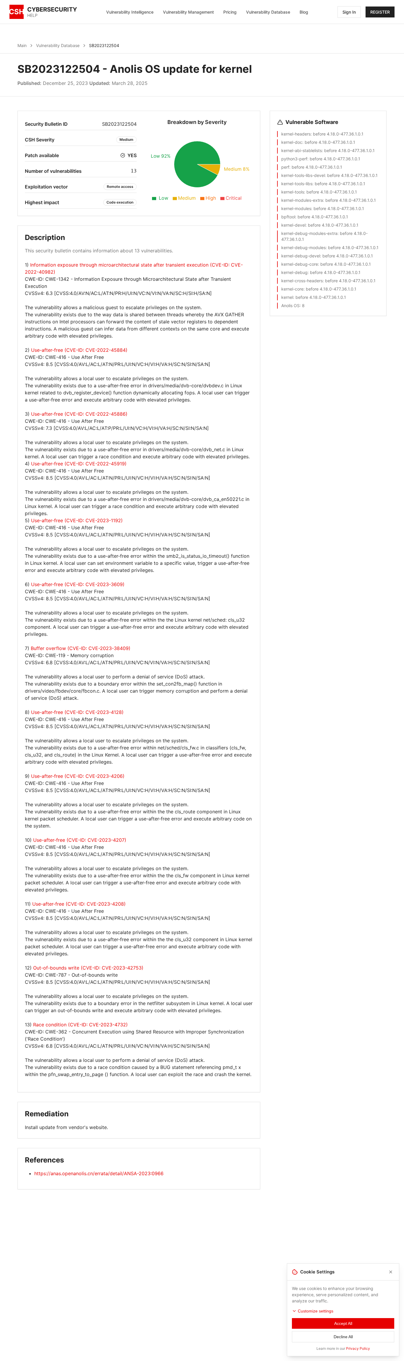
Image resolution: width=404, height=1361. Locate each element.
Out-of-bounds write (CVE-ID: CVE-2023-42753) (88, 968)
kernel (287, 297)
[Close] (390, 1271)
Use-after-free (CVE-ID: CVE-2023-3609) (78, 584)
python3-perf (294, 158)
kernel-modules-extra (302, 200)
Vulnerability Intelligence (129, 11)
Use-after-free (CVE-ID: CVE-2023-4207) (79, 840)
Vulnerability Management (188, 11)
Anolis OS (290, 305)
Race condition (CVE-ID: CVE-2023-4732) (80, 1025)
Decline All (343, 1336)
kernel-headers (296, 133)
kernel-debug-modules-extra (309, 233)
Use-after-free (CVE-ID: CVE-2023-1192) (77, 520)
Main (22, 45)
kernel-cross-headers (302, 280)
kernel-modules (296, 208)
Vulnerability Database (268, 11)
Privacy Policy (358, 1348)
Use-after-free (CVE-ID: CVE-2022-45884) (79, 350)
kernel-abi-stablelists (301, 150)
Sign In (349, 11)
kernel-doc (291, 142)
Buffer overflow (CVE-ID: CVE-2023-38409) (80, 648)
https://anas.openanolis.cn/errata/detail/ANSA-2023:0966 (99, 1173)
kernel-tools (292, 191)
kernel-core (292, 288)
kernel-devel (293, 225)
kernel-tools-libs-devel (303, 175)
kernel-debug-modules (303, 247)
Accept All (343, 1323)
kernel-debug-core (299, 264)
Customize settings (315, 1311)
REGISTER (380, 11)
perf (285, 167)
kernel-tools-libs (296, 183)
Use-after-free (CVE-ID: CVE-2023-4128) (77, 712)
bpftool (288, 216)
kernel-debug (294, 272)
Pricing (230, 11)
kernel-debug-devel (300, 255)
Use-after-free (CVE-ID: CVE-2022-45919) (79, 464)
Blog (304, 11)
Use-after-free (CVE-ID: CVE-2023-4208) (79, 904)
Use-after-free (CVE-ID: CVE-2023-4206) (78, 776)
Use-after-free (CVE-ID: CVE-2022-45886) (79, 414)
